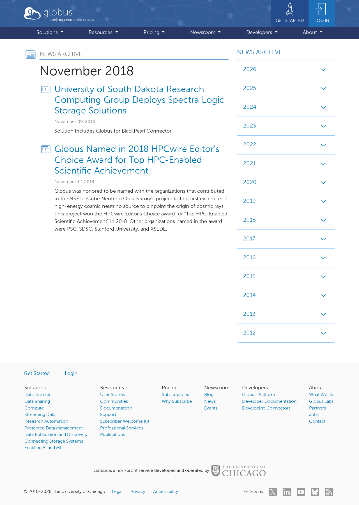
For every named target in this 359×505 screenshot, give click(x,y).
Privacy (137, 492)
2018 (249, 220)
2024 (249, 107)
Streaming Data (40, 415)
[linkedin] (286, 492)
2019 (249, 201)
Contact (317, 421)
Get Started (37, 373)
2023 (249, 126)
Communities (114, 401)
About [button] (310, 32)
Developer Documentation (269, 401)
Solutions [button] (47, 32)
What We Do (322, 395)
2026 (249, 69)
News (210, 401)
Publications (112, 435)
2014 (249, 295)
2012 (249, 333)
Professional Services (121, 428)
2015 (249, 276)
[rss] (329, 492)
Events (210, 408)
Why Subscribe (177, 401)
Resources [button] (101, 32)
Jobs (314, 415)
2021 (249, 164)
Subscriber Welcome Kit (124, 421)
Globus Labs (321, 401)
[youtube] (300, 492)
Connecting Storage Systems (53, 441)
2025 (249, 88)
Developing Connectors (266, 408)
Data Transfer (37, 395)
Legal (117, 492)
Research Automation (46, 421)
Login (71, 373)
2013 (249, 314)
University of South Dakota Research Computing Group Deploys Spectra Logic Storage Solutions (139, 100)
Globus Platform (258, 395)
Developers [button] (259, 32)
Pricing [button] (152, 32)
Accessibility (165, 492)
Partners (317, 408)
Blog (208, 395)
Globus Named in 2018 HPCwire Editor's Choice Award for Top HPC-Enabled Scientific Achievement (136, 160)
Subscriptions (175, 395)
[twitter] (272, 492)
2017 (249, 239)
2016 (249, 258)
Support (108, 415)
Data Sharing (37, 401)
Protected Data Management (53, 428)
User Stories (112, 395)
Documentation (116, 408)
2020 (250, 182)
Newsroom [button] (203, 32)
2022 (249, 145)
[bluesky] (315, 492)
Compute (34, 408)
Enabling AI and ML (43, 448)
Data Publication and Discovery (56, 435)
